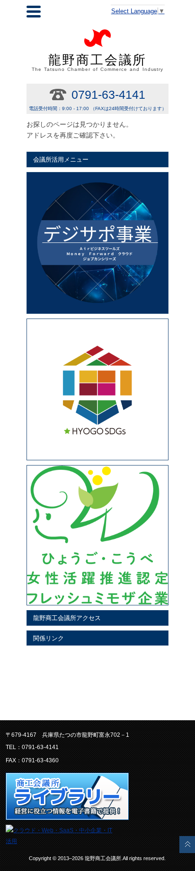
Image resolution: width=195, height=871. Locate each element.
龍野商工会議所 (98, 62)
